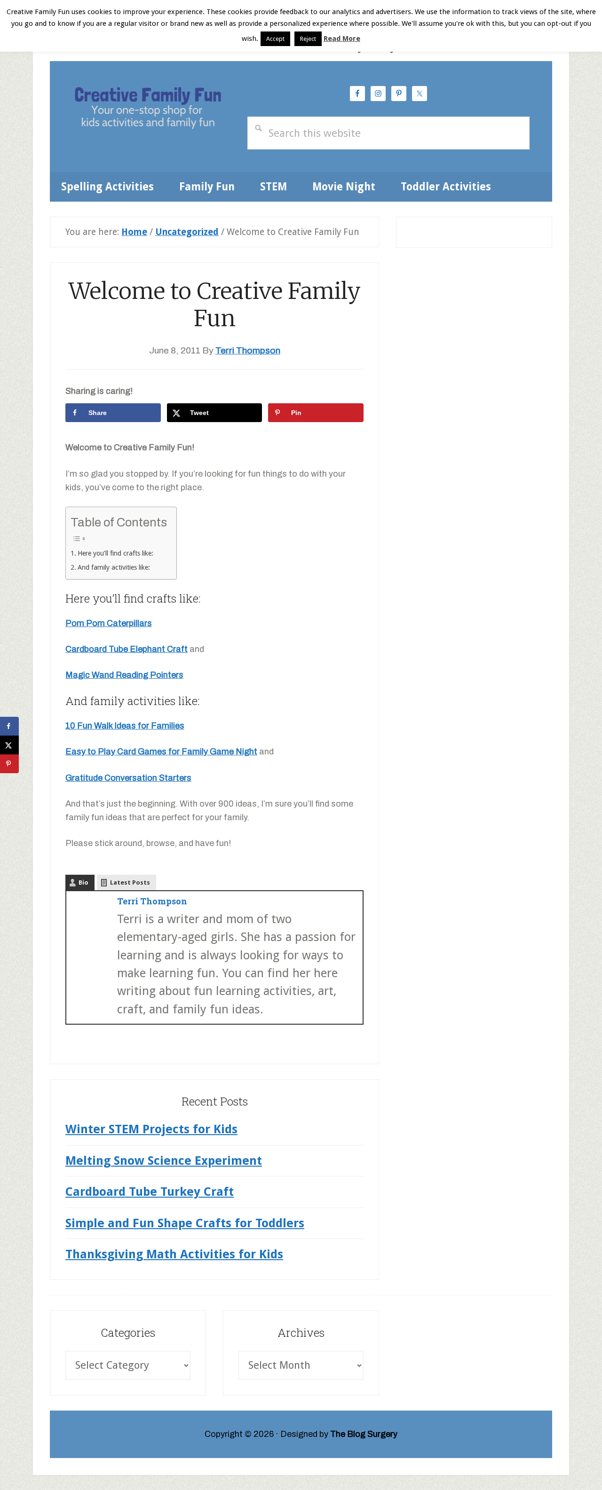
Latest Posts (130, 882)
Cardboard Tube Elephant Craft (126, 649)
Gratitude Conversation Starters (128, 778)
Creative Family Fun (147, 109)
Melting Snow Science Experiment (163, 1160)
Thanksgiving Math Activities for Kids (174, 1254)
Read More (342, 38)
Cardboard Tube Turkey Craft (149, 1191)
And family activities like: (114, 567)
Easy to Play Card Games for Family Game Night (161, 751)
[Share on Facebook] (9, 726)
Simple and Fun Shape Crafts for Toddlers (184, 1223)
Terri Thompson (152, 901)
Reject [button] (308, 38)
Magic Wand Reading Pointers (124, 675)
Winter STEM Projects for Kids (151, 1129)
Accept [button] (275, 38)
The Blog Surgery (363, 1434)
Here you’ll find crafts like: (115, 553)
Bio (83, 882)
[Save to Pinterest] (9, 763)
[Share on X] (9, 745)
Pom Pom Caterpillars (108, 623)
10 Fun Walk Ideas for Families (124, 725)
